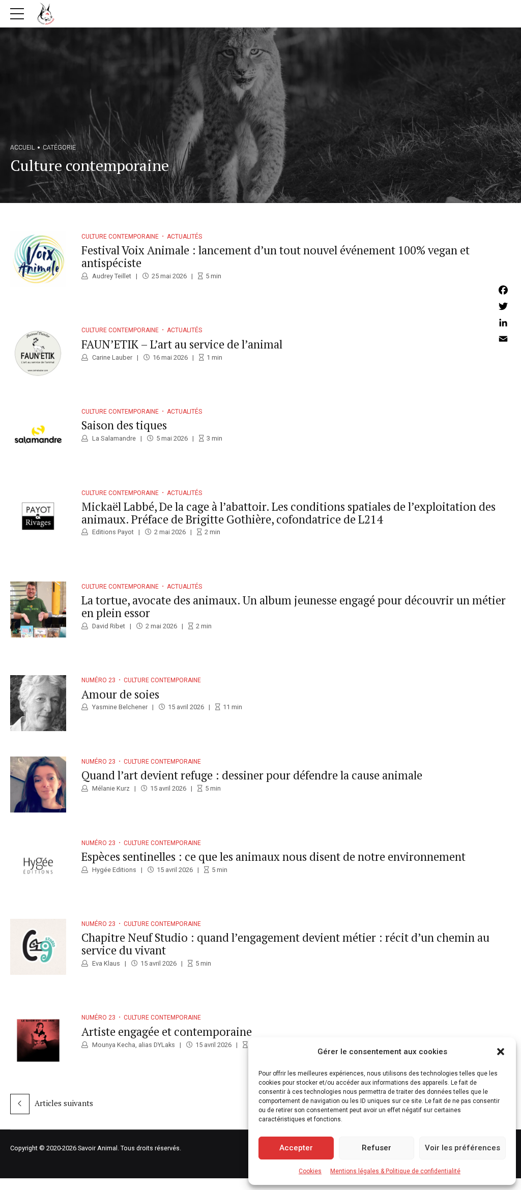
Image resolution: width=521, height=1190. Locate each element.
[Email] (503, 339)
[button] (501, 1052)
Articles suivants (64, 1103)
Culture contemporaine (120, 236)
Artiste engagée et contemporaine (166, 1031)
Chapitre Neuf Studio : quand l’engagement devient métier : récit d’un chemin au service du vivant (285, 943)
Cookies (310, 1171)
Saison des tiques (124, 425)
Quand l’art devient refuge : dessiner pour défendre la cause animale (251, 775)
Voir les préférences (462, 1147)
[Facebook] (503, 290)
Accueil (22, 147)
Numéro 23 (98, 680)
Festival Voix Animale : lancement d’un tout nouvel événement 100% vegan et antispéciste (275, 256)
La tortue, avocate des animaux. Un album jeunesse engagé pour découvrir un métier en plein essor (293, 606)
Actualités (184, 236)
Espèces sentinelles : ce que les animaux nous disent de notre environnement (273, 856)
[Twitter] (503, 306)
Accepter (296, 1147)
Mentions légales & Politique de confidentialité (395, 1171)
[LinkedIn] (503, 322)
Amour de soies (120, 694)
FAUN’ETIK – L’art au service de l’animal (181, 344)
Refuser (376, 1147)
